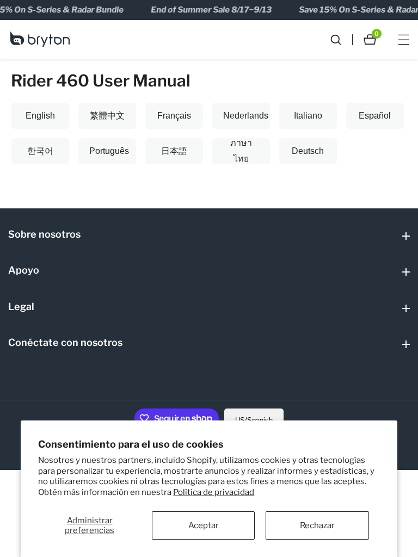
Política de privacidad (213, 492)
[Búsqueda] (341, 39)
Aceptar (203, 525)
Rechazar (317, 525)
